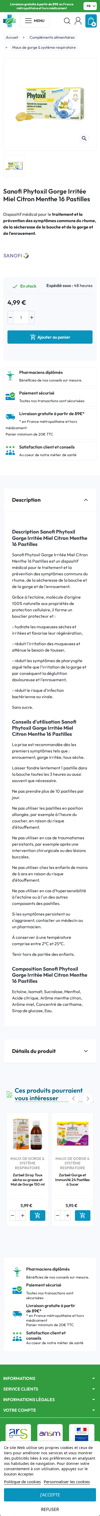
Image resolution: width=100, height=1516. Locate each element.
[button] (67, 21)
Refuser (50, 1509)
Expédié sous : (59, 285)
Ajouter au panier (50, 337)
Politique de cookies (22, 1481)
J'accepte (50, 1495)
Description (26, 499)
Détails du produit (34, 1051)
